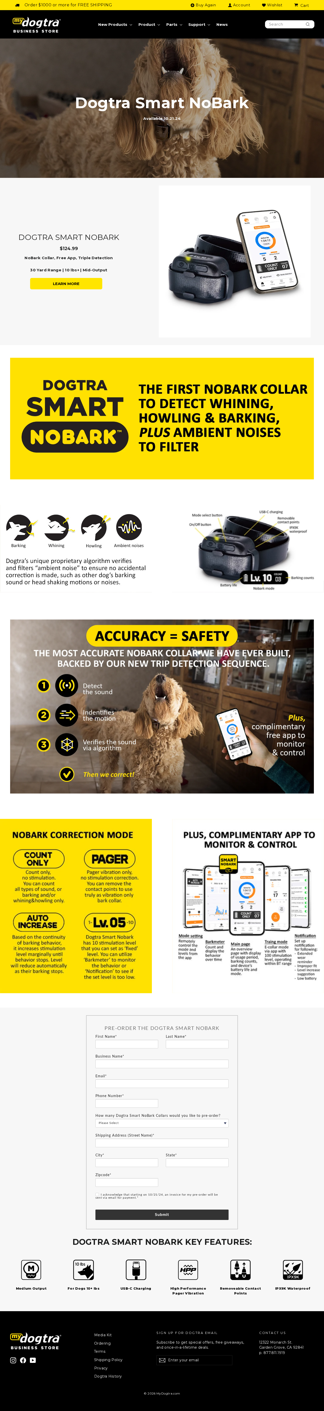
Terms (100, 1351)
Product (147, 24)
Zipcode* (103, 1175)
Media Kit (103, 1335)
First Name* (106, 1037)
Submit (162, 1215)
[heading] (162, 1028)
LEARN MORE (66, 283)
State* (171, 1155)
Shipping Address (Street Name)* (124, 1135)
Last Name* (176, 1037)
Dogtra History (108, 1376)
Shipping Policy (108, 1360)
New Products (113, 24)
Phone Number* (109, 1096)
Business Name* (109, 1056)
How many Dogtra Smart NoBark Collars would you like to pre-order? (157, 1116)
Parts (172, 24)
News (222, 24)
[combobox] (289, 24)
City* (99, 1155)
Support (197, 24)
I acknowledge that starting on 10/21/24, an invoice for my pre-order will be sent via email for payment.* (156, 1196)
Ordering (102, 1343)
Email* (101, 1076)
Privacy (101, 1368)
